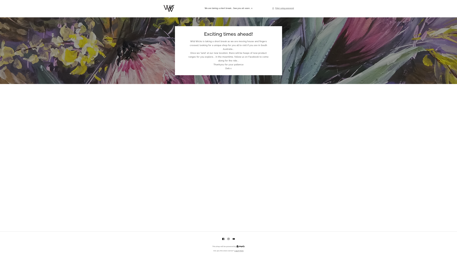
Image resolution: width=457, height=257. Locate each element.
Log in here (239, 251)
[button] (283, 8)
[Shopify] (240, 246)
